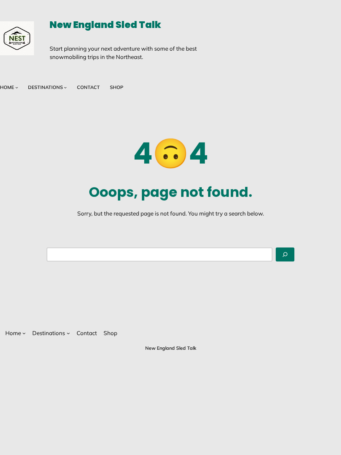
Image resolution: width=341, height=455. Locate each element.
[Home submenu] (16, 87)
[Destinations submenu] (65, 87)
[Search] (285, 254)
